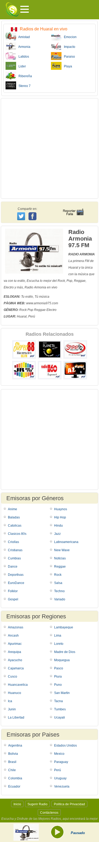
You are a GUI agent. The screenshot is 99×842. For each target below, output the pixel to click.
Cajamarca (16, 668)
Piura (58, 676)
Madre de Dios (64, 652)
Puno (58, 685)
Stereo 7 (23, 86)
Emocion (69, 37)
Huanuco (14, 693)
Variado (59, 599)
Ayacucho (15, 660)
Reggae (60, 566)
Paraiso (68, 56)
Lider (21, 66)
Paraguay (61, 762)
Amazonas (15, 627)
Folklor (13, 591)
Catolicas (14, 525)
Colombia (15, 778)
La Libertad (16, 717)
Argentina (15, 745)
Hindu (58, 525)
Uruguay (60, 778)
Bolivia (13, 754)
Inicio (17, 804)
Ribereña (24, 76)
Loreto (58, 644)
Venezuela (61, 786)
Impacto (68, 47)
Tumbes (60, 709)
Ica (10, 701)
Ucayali (59, 717)
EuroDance (16, 583)
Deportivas (15, 575)
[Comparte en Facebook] (33, 211)
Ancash (13, 635)
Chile (12, 770)
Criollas (13, 542)
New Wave (62, 550)
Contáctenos (49, 813)
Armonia (23, 47)
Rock (58, 575)
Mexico (59, 754)
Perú (57, 770)
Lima (57, 635)
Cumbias (14, 558)
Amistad (23, 37)
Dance (12, 566)
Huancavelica (18, 685)
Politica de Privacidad (69, 804)
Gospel (13, 599)
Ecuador (14, 786)
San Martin (62, 693)
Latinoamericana (66, 542)
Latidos (22, 56)
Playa (67, 66)
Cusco (12, 676)
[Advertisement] (49, 148)
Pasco (58, 668)
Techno (59, 591)
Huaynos (60, 509)
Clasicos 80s (17, 534)
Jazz (57, 534)
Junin (12, 709)
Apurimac (15, 644)
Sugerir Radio (37, 804)
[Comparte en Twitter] (21, 215)
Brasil (12, 762)
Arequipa (14, 652)
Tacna (58, 701)
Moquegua (62, 660)
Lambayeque (63, 627)
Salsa (58, 583)
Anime (12, 509)
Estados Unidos (65, 745)
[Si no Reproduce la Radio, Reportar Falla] (73, 207)
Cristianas (15, 550)
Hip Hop (60, 517)
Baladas (14, 517)
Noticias (60, 558)
